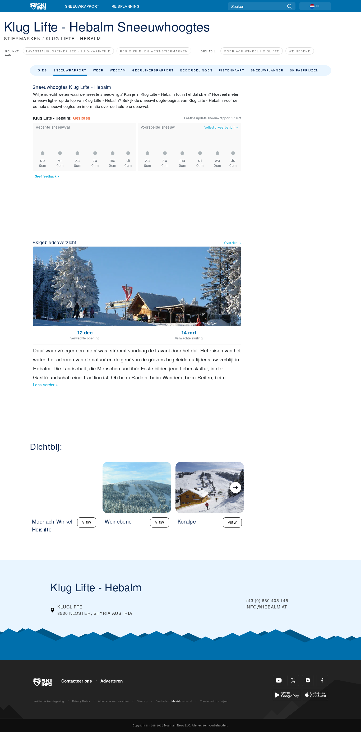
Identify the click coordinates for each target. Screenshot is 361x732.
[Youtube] (278, 680)
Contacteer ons (76, 681)
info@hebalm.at (266, 607)
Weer (98, 70)
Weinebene (300, 51)
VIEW (86, 522)
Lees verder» (45, 384)
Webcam (118, 70)
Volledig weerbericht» (221, 127)
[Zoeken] (289, 6)
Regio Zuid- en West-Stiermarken (154, 51)
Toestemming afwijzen (214, 701)
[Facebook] (322, 680)
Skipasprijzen (304, 70)
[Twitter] (293, 680)
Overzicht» (232, 242)
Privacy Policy (81, 701)
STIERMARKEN (22, 38)
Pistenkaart (231, 70)
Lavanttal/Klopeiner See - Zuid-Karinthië (68, 51)
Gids (42, 70)
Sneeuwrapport (82, 6)
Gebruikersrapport (153, 70)
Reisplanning (126, 6)
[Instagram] (307, 680)
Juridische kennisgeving (48, 701)
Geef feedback (46, 176)
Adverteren (111, 681)
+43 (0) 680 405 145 (267, 600)
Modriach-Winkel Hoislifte (251, 51)
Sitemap (142, 701)
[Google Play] (287, 694)
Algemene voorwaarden (113, 701)
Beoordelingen (196, 70)
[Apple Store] (315, 694)
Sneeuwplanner (267, 70)
